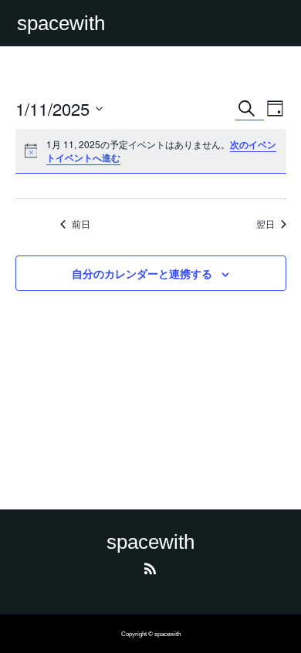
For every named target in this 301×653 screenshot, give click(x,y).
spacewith (61, 23)
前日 (81, 224)
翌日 (265, 224)
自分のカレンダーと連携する (142, 273)
